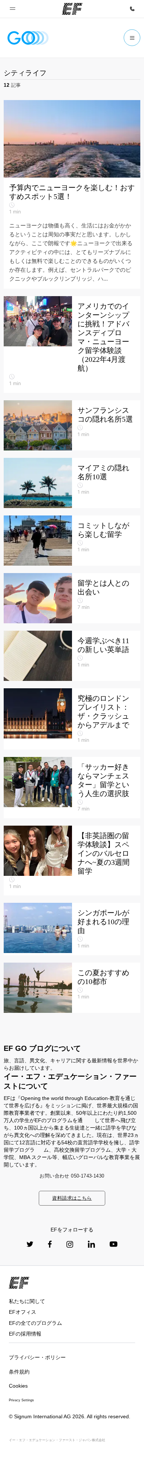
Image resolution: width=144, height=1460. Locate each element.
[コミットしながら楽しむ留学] (72, 540)
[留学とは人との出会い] (72, 598)
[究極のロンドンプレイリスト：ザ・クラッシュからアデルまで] (72, 719)
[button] (12, 9)
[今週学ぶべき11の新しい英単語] (72, 656)
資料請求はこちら (72, 1198)
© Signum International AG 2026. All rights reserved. (69, 1416)
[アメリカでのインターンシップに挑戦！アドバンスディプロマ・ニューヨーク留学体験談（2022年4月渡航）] (72, 344)
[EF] (72, 9)
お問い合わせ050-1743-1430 (72, 1176)
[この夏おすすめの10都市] (72, 988)
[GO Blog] (28, 38)
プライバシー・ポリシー (37, 1357)
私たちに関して (27, 1301)
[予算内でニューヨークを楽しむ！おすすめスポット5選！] (72, 194)
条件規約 (19, 1372)
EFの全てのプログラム (35, 1323)
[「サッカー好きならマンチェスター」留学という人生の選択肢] (72, 787)
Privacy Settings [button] (21, 1400)
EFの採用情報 (25, 1334)
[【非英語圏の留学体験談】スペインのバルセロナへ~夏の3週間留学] (72, 861)
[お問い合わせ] (132, 9)
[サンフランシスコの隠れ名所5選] (72, 425)
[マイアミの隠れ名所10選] (72, 483)
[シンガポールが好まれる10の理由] (72, 929)
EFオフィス (22, 1312)
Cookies (18, 1386)
